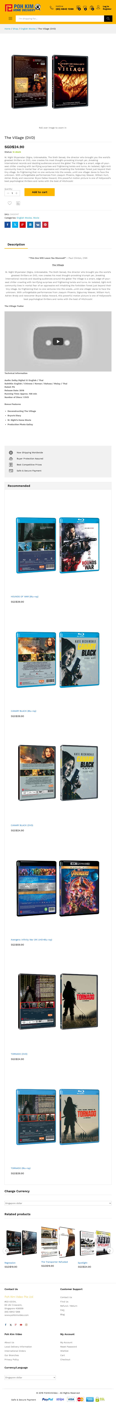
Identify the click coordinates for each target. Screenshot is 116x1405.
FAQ (62, 1310)
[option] (21, 1249)
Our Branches (12, 1355)
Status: (8, 152)
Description (16, 244)
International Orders (15, 1351)
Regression (10, 1263)
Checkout (65, 1359)
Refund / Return (68, 1306)
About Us (9, 1342)
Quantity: (9, 189)
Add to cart (39, 192)
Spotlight (82, 1263)
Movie (36, 218)
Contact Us (66, 1297)
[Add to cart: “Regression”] (14, 1257)
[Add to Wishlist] (10, 203)
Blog (62, 1314)
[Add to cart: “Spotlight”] (87, 1257)
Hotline (59, 6)
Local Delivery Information (18, 1346)
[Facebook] (5, 1325)
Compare (18, 203)
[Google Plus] (15, 1325)
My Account (66, 1342)
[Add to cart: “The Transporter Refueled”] (50, 1256)
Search (108, 18)
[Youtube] (21, 1325)
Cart (62, 1355)
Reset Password (68, 1346)
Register (107, 9)
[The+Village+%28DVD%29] (15, 225)
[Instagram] (26, 1325)
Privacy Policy (12, 1359)
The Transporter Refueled (54, 1262)
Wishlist (64, 1351)
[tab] (16, 246)
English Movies (24, 218)
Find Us (64, 1301)
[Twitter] (10, 1325)
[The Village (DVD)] (8, 225)
